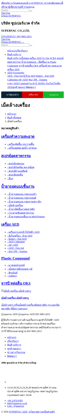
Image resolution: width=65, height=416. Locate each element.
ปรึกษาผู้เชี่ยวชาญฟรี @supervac (18, 7)
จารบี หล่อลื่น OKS (28, 65)
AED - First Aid (15, 76)
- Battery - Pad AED (17, 239)
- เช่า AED (12, 245)
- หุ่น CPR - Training (17, 251)
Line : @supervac (15, 406)
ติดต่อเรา (31, 87)
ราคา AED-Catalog (17, 83)
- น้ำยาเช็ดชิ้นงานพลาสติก (21, 209)
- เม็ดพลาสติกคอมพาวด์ (19, 269)
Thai (3, 13)
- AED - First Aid (15, 248)
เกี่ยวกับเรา (22, 50)
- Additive (12, 276)
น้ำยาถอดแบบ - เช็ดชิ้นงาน (35, 62)
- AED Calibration (16, 241)
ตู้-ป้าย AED (29, 76)
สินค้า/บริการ (14, 54)
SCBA (53, 58)
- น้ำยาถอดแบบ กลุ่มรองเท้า (22, 194)
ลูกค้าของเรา (19, 87)
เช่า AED (23, 79)
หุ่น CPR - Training (38, 79)
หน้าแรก (11, 50)
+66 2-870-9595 (15, 400)
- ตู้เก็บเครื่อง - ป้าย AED (19, 236)
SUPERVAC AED (18, 411)
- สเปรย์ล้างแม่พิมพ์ (17, 171)
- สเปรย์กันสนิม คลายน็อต (20, 167)
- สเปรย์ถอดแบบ (15, 163)
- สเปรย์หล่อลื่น (15, 175)
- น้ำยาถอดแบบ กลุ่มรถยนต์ (21, 198)
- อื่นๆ (10, 178)
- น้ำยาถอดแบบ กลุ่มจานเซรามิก (24, 201)
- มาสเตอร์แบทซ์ (16, 265)
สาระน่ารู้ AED (35, 83)
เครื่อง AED (35, 58)
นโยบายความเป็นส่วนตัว (42, 411)
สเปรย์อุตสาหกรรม (16, 156)
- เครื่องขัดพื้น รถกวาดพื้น (20, 144)
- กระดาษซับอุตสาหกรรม (20, 213)
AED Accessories (15, 72)
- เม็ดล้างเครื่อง (15, 205)
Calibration (12, 79)
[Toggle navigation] (23, 42)
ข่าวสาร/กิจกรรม (16, 352)
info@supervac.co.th (17, 403)
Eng (8, 13)
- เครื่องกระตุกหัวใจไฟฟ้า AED (23, 232)
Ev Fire (45, 58)
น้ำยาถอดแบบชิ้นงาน (17, 186)
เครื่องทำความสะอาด (50, 65)
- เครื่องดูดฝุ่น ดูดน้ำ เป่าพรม (22, 148)
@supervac (54, 95)
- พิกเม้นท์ (12, 272)
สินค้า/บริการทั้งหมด (18, 58)
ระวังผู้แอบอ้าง (12, 95)
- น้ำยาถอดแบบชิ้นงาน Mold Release (26, 216)
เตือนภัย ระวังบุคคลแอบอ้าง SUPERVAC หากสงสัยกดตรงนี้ (32, 3)
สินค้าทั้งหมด (14, 117)
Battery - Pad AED (45, 76)
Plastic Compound (15, 258)
